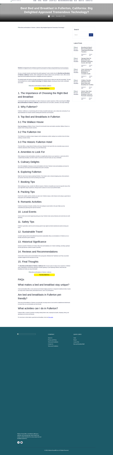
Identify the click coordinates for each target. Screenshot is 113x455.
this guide (51, 317)
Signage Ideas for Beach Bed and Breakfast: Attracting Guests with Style (86, 61)
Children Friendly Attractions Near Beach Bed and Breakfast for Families (87, 82)
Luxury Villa (76, 342)
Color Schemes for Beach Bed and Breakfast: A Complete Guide (86, 71)
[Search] (91, 34)
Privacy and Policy (52, 340)
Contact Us (50, 344)
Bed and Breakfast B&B (79, 344)
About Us (50, 337)
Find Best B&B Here (44, 88)
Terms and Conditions (53, 342)
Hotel (75, 337)
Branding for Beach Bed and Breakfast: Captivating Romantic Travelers (87, 50)
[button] (44, 88)
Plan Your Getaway (22, 126)
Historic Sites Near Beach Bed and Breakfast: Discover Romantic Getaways (87, 93)
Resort (75, 340)
